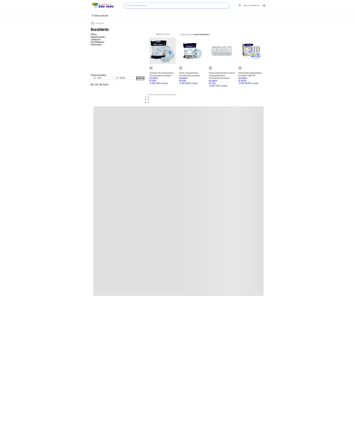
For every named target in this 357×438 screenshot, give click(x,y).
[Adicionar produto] (151, 68)
